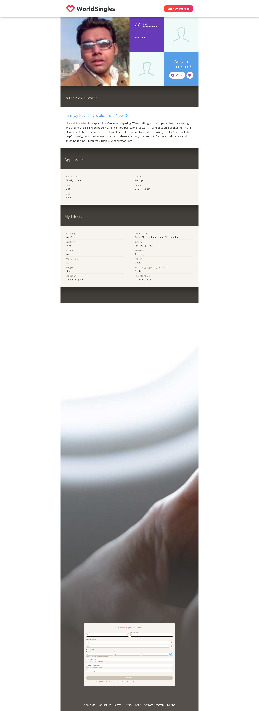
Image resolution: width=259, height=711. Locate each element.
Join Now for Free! (178, 8)
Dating (171, 705)
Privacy (128, 705)
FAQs (138, 705)
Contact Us (104, 705)
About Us (89, 705)
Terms (117, 705)
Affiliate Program (154, 705)
